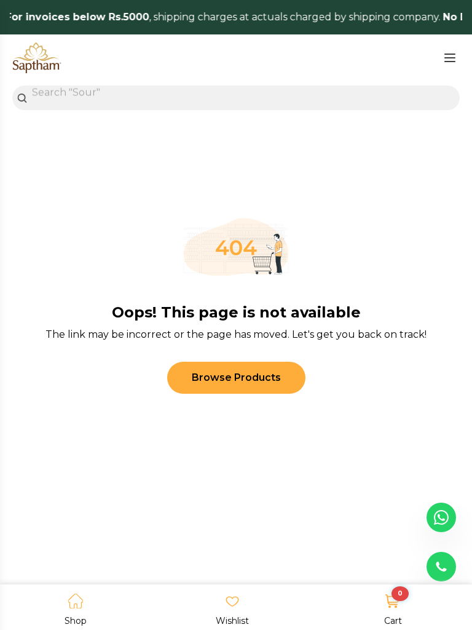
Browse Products (236, 377)
